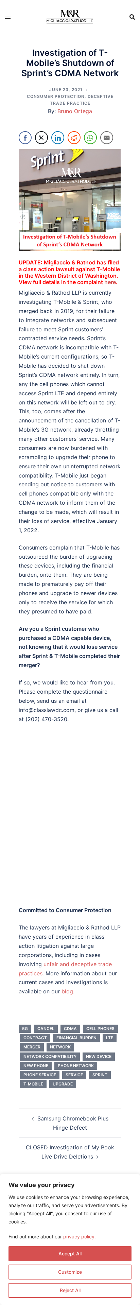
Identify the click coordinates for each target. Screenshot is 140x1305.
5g (25, 1028)
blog (67, 991)
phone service (39, 1074)
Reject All (70, 1290)
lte (109, 1037)
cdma (70, 1028)
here (110, 282)
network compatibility (49, 1056)
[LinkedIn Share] (57, 137)
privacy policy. (79, 1236)
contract (35, 1037)
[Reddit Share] (74, 137)
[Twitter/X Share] (41, 137)
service (74, 1074)
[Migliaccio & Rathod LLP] (70, 16)
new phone (35, 1065)
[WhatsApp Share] (90, 137)
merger (31, 1046)
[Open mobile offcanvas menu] (8, 16)
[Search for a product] (132, 17)
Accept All (70, 1253)
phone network (76, 1065)
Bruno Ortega (74, 111)
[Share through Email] (106, 137)
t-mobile (33, 1083)
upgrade (63, 1083)
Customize (70, 1272)
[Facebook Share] (25, 137)
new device (98, 1056)
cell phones (100, 1028)
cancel (45, 1028)
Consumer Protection (56, 96)
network (60, 1046)
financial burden (76, 1037)
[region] (70, 1239)
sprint (99, 1074)
